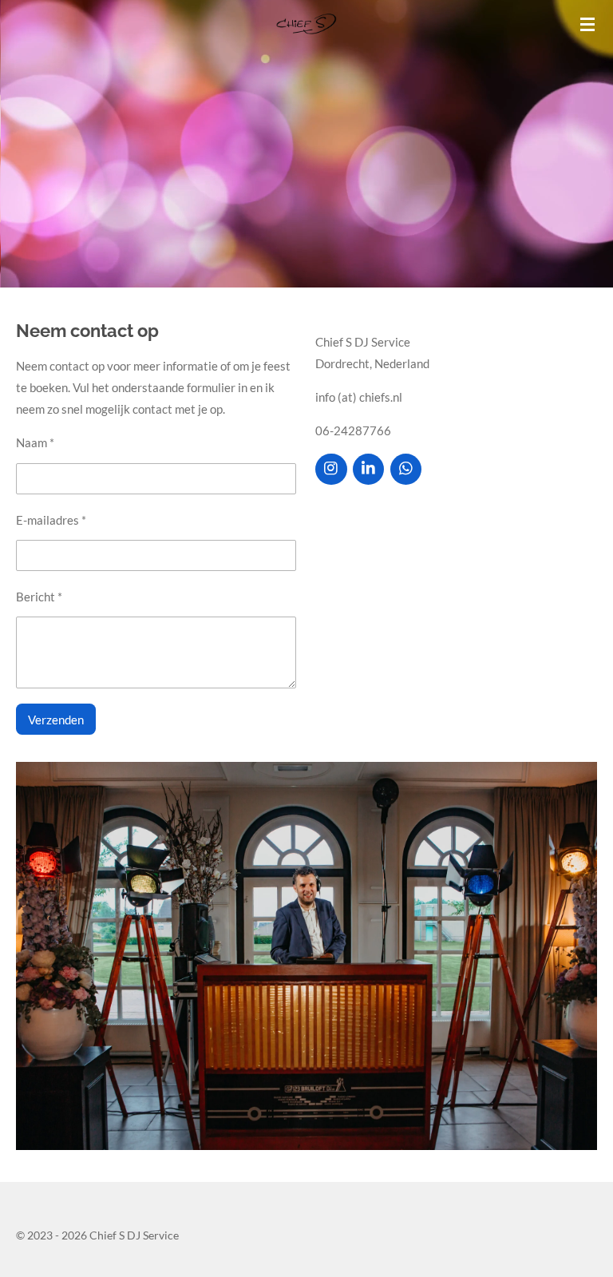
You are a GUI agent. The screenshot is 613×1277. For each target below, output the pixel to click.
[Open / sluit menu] (587, 24)
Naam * (35, 442)
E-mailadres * (51, 520)
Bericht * (39, 596)
